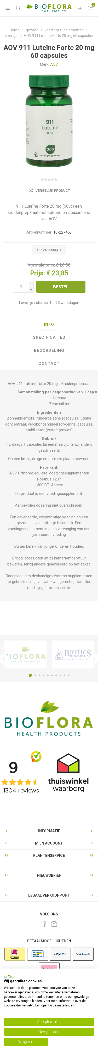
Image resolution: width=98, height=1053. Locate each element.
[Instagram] (54, 924)
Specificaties (49, 337)
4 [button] (43, 675)
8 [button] (60, 675)
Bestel (60, 287)
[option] (25, 654)
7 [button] (56, 675)
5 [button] (48, 675)
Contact (49, 363)
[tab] (49, 324)
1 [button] (30, 675)
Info (49, 324)
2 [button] (35, 675)
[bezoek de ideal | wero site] (15, 960)
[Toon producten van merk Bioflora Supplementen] (25, 654)
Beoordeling (49, 350)
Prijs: (37, 273)
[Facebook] (44, 924)
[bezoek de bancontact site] (38, 960)
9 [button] (64, 675)
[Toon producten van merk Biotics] (73, 654)
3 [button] (39, 675)
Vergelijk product (53, 191)
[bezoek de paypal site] (60, 960)
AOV (54, 64)
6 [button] (52, 675)
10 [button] (69, 675)
